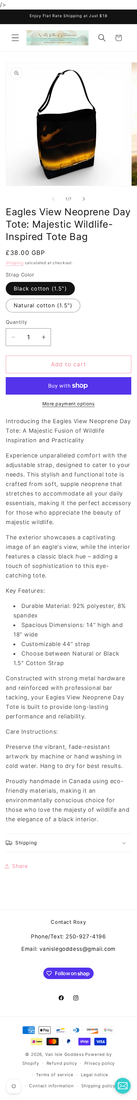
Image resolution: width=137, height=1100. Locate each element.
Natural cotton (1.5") (43, 305)
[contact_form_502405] (123, 1086)
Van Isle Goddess (64, 1054)
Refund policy (62, 1063)
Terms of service (54, 1074)
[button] (15, 38)
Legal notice (94, 1074)
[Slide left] (53, 199)
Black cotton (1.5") (40, 288)
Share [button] (20, 866)
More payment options (68, 403)
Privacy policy (99, 1063)
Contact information (51, 1085)
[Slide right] (84, 199)
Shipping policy (98, 1085)
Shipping (15, 262)
